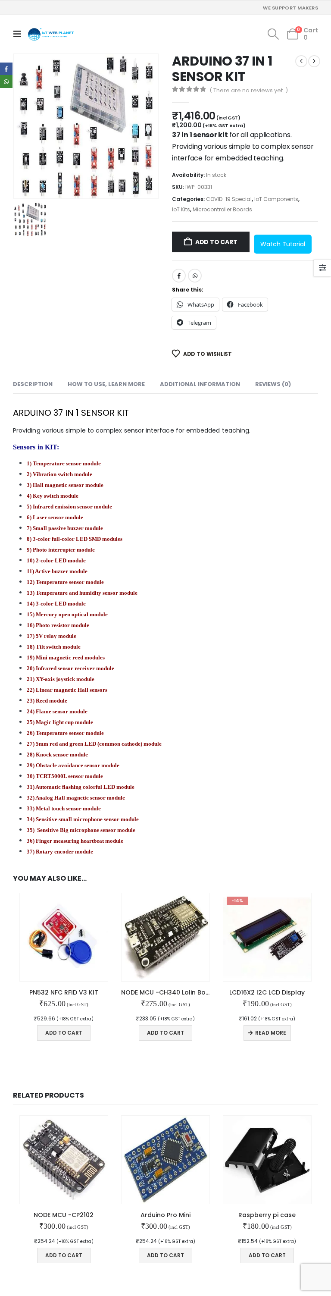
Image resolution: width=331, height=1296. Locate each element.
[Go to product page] (64, 937)
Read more (270, 1032)
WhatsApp (195, 275)
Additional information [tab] (200, 384)
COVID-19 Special (229, 199)
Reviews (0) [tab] (273, 384)
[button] (19, 34)
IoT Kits (181, 209)
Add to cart (216, 242)
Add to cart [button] (63, 1032)
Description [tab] (33, 384)
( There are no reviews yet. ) (248, 90)
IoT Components (276, 199)
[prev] (301, 61)
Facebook (179, 275)
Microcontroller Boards (222, 209)
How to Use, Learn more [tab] (106, 384)
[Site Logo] (51, 34)
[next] (314, 61)
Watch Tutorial (282, 244)
